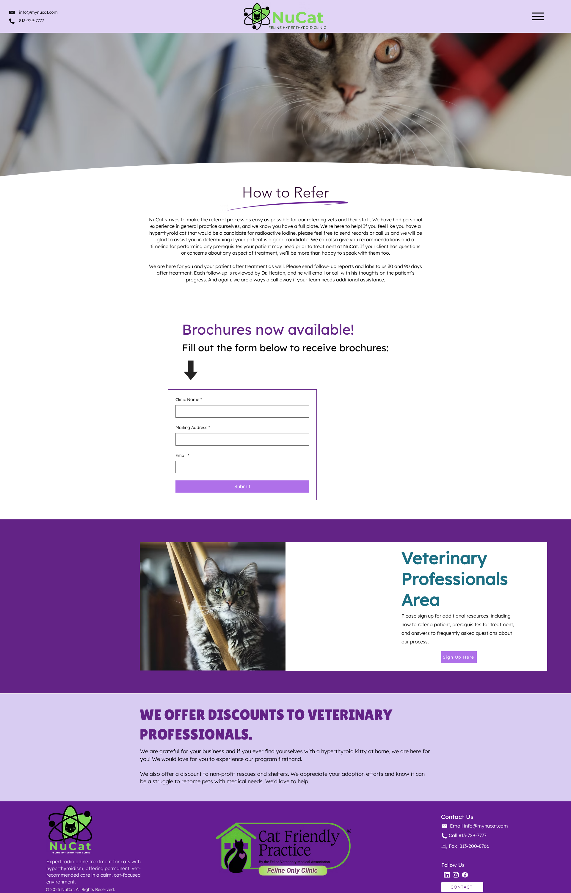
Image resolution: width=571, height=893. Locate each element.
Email (182, 455)
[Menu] (538, 16)
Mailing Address (192, 427)
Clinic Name (188, 399)
